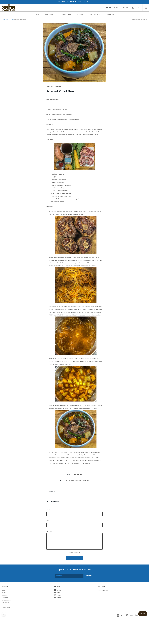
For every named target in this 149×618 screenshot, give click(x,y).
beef (67, 480)
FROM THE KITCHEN (94, 14)
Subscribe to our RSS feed (138, 19)
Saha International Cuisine (12, 615)
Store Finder (5, 597)
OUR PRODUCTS (50, 14)
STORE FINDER (67, 14)
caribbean (71, 480)
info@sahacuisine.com (103, 590)
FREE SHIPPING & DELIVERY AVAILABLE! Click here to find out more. (74, 2)
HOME (37, 14)
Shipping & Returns (6, 600)
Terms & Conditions (6, 605)
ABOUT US (80, 14)
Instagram (59, 595)
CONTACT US (110, 14)
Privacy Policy (5, 602)
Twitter (58, 592)
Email (48, 520)
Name (48, 510)
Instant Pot (78, 480)
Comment (49, 531)
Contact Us (4, 595)
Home (3, 19)
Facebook (59, 590)
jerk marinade (86, 480)
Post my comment (74, 558)
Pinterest (59, 597)
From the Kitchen (10, 19)
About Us (4, 592)
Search (3, 590)
